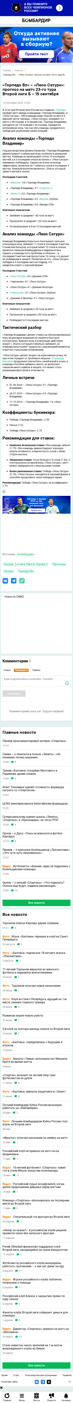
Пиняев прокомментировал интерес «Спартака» (34, 741)
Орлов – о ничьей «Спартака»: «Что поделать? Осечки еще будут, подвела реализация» (33, 884)
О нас (16, 1375)
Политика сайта (9, 1382)
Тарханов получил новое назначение (31, 985)
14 (16, 890)
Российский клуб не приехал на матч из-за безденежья (30, 1152)
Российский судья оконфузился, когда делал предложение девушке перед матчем (33, 1185)
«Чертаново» (17, 292)
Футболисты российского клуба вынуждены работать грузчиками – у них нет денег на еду (33, 1265)
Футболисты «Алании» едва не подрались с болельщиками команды (36, 868)
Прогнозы (59, 564)
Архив (4, 1375)
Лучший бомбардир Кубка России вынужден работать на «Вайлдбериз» (32, 1106)
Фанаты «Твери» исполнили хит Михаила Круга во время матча (34, 1060)
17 (20, 1271)
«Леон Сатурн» (18, 276)
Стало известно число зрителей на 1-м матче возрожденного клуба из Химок (32, 1347)
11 (17, 1175)
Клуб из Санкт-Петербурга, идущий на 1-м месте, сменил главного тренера (34, 1001)
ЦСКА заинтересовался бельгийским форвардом (35, 803)
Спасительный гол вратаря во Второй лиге (36, 1217)
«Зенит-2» (15, 193)
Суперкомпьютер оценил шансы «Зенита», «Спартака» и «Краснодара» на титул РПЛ (30, 818)
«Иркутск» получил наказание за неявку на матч (35, 1137)
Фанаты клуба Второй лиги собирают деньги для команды (35, 1314)
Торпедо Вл (25, 571)
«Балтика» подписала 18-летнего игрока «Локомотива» (33, 954)
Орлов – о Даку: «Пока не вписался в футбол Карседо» (32, 835)
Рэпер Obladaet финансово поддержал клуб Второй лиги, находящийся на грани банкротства (35, 1248)
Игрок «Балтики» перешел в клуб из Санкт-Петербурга (35, 938)
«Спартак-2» (45, 188)
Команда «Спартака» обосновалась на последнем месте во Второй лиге (35, 1202)
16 (20, 1336)
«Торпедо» (61, 109)
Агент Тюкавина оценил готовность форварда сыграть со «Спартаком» (33, 789)
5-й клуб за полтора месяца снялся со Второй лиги (36, 1029)
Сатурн (8, 571)
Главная (6, 70)
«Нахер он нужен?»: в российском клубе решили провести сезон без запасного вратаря (34, 1232)
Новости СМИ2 (14, 596)
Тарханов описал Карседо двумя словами (30, 923)
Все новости (36, 902)
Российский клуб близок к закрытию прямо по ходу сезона (33, 1298)
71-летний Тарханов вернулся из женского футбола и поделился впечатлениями (30, 971)
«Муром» (43, 199)
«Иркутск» (16, 182)
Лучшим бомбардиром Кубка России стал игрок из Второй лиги (35, 1123)
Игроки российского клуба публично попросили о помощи (32, 1281)
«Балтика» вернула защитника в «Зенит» (34, 1091)
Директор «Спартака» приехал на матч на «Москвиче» (35, 1330)
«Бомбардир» (26, 554)
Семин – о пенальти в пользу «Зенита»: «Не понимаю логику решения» (31, 756)
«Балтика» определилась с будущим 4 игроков (32, 1044)
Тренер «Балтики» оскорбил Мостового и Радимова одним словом (29, 772)
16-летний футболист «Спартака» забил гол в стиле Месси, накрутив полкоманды (34, 1169)
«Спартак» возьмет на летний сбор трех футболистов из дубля (28, 1077)
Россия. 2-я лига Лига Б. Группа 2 (26, 564)
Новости (19, 70)
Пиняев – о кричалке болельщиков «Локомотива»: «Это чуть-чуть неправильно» (36, 851)
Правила (67, 1375)
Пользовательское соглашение (41, 1375)
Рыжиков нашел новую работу (22, 1015)
